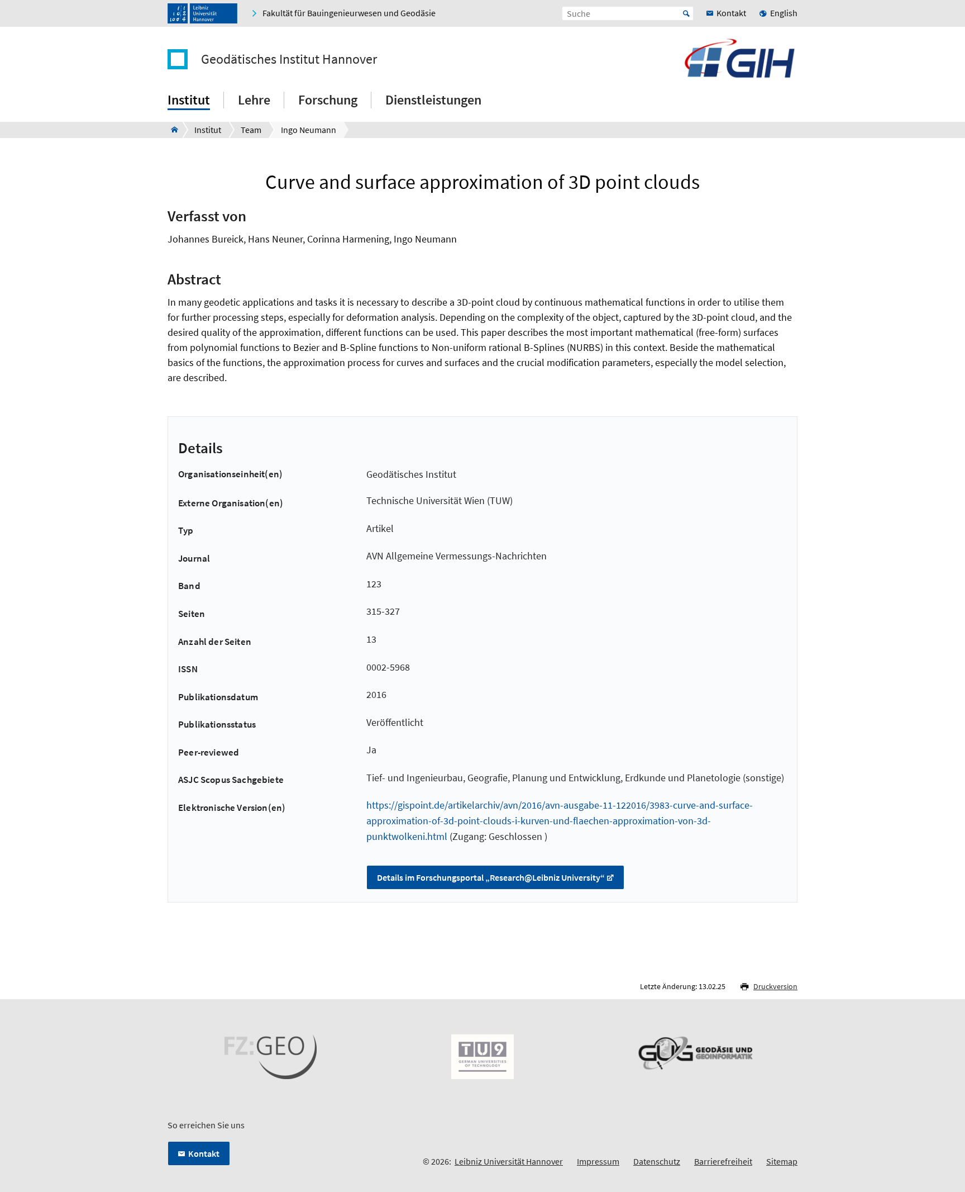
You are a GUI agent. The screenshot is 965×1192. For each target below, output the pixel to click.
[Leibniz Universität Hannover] (202, 13)
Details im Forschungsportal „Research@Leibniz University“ (491, 877)
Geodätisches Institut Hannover (289, 59)
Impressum (598, 1161)
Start (686, 13)
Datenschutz (656, 1161)
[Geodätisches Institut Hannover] (171, 129)
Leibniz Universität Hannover (509, 1161)
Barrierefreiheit (723, 1161)
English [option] (783, 12)
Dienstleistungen (433, 99)
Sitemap (781, 1161)
